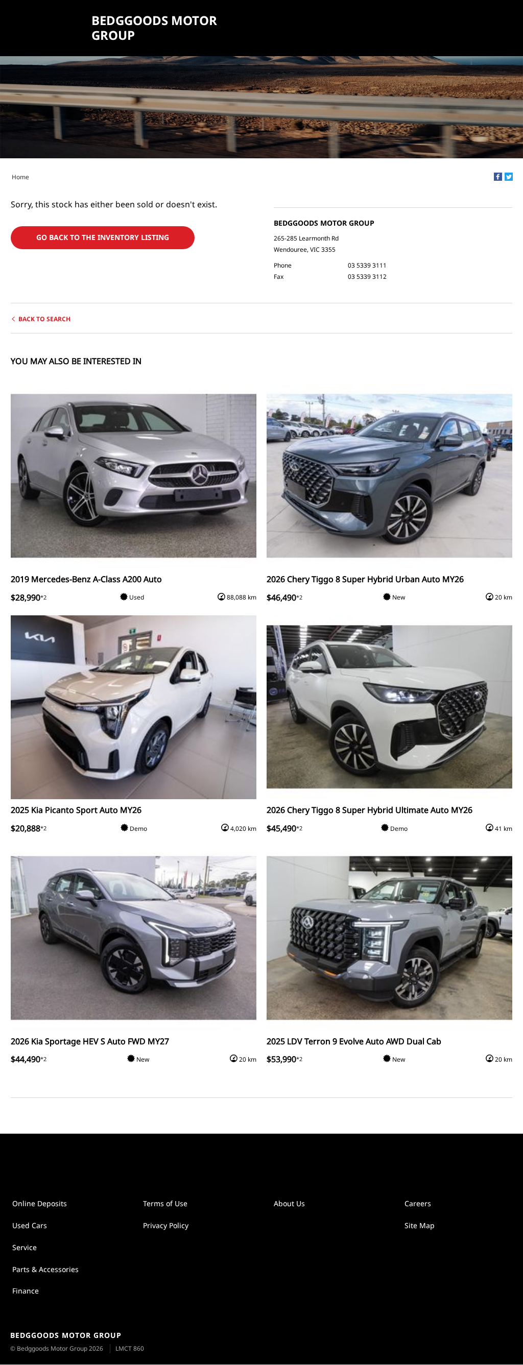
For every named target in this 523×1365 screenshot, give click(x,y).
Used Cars (29, 1225)
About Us (289, 1203)
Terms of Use (165, 1203)
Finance (25, 1291)
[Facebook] (498, 177)
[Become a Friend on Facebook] (272, 1159)
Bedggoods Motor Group (154, 28)
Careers (418, 1203)
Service (24, 1247)
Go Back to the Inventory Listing (102, 237)
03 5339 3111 (367, 265)
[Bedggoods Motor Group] (47, 28)
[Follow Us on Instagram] (251, 1159)
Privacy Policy (165, 1225)
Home (20, 177)
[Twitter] (509, 177)
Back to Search (44, 319)
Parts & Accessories (45, 1269)
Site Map (420, 1225)
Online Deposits (39, 1203)
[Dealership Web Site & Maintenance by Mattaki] (496, 1342)
